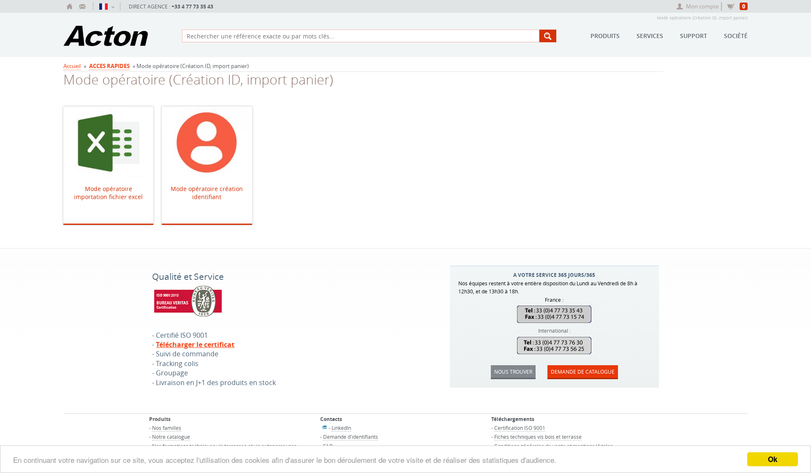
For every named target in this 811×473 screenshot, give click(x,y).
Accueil (72, 66)
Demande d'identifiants (350, 436)
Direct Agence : (171, 6)
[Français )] (106, 6)
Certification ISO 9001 (519, 427)
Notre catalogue (171, 436)
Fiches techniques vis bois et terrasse (538, 436)
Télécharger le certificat (195, 344)
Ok (772, 459)
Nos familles (166, 427)
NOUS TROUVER (513, 371)
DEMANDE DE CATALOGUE (583, 371)
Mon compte (702, 6)
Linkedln (341, 427)
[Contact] (82, 6)
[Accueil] (69, 6)
